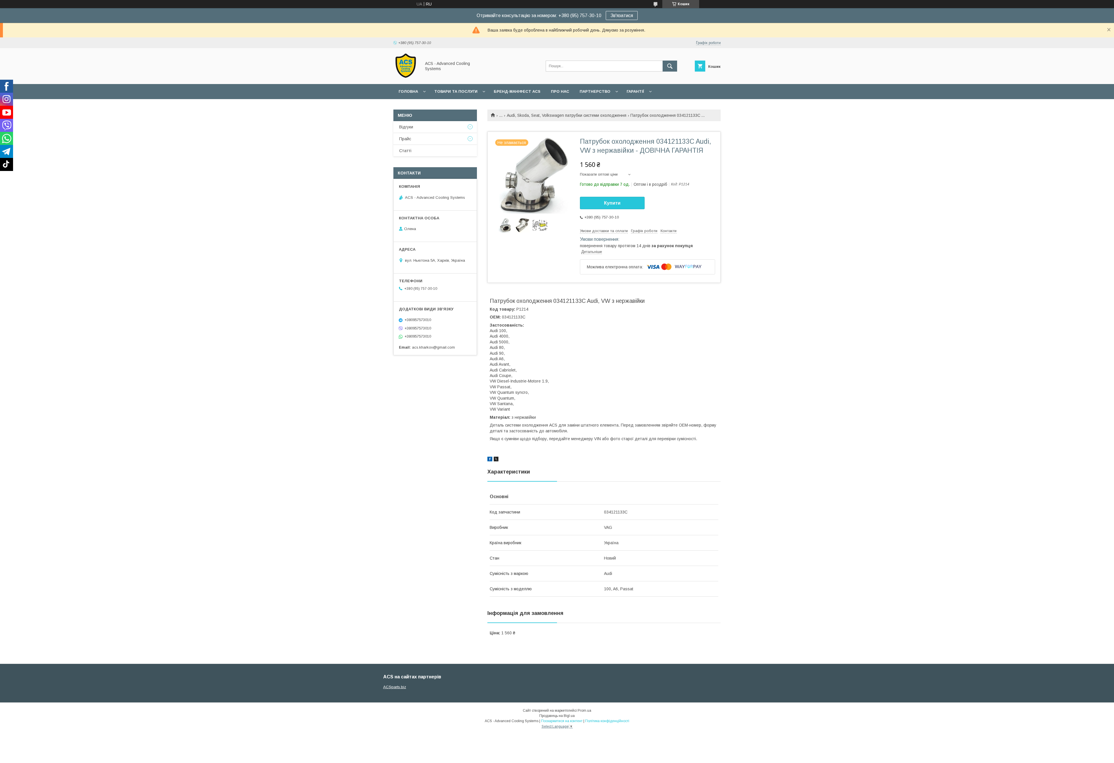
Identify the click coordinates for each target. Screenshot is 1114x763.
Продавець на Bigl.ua (557, 716)
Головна (408, 91)
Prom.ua (584, 711)
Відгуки (406, 127)
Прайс (405, 138)
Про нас (560, 91)
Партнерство (595, 91)
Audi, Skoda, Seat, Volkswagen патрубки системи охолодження (566, 115)
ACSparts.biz (394, 687)
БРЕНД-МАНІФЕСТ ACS (517, 91)
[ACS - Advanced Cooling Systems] (405, 76)
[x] (496, 460)
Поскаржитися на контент (562, 721)
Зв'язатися (621, 15)
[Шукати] (670, 66)
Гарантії (635, 91)
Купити (612, 203)
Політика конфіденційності (607, 721)
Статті (405, 150)
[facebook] (489, 460)
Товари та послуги (456, 91)
